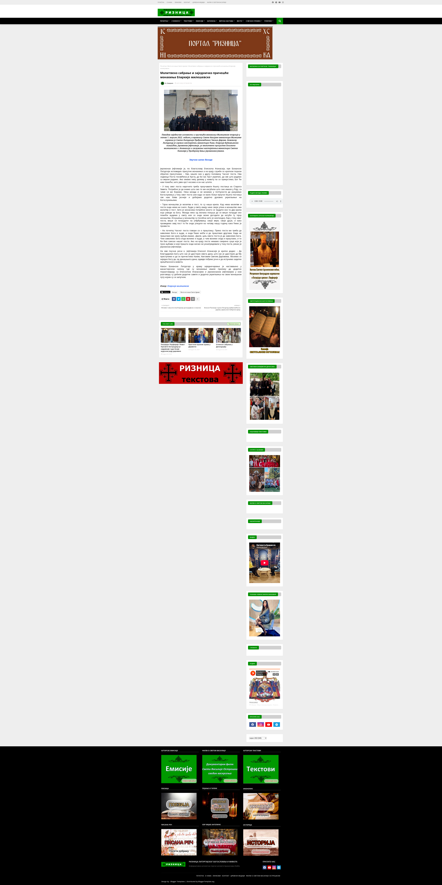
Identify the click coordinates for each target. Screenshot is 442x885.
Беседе (174, 292)
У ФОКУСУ (176, 21)
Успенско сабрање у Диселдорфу (224, 345)
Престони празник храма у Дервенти (199, 345)
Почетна (163, 66)
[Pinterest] (188, 299)
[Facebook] (174, 299)
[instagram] (260, 724)
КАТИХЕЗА (211, 21)
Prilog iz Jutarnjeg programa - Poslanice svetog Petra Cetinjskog (274, 705)
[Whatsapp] (183, 299)
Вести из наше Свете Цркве (177, 66)
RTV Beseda (252, 705)
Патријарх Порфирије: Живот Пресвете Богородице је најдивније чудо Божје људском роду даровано (173, 347)
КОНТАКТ (187, 2)
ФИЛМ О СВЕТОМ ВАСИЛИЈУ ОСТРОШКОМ (263, 876)
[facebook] (252, 724)
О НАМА (170, 2)
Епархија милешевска (178, 286)
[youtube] (268, 724)
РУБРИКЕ (268, 21)
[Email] (193, 299)
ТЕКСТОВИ (188, 21)
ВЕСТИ (239, 21)
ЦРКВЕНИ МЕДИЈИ (198, 2)
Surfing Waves (280, 72)
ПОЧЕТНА (161, 2)
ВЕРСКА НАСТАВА (226, 21)
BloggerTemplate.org (206, 881)
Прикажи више (233, 324)
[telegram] (276, 724)
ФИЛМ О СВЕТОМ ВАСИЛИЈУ (216, 2)
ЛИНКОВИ (178, 2)
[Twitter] (179, 299)
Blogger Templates (177, 881)
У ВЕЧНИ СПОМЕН (253, 21)
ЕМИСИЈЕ (199, 21)
